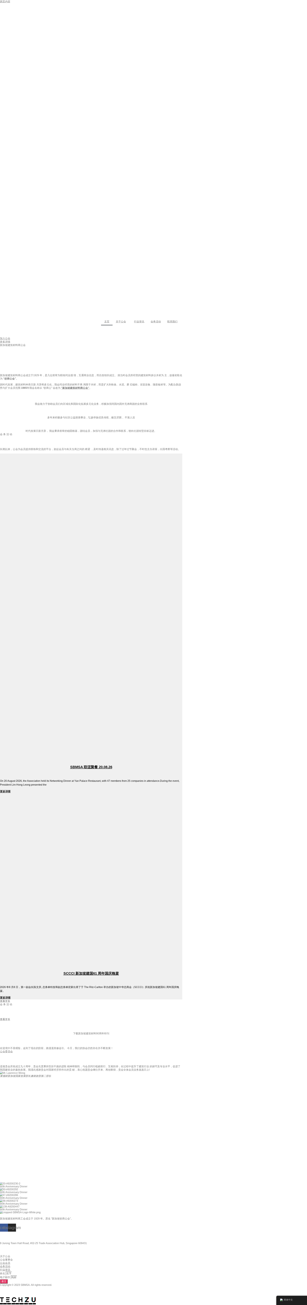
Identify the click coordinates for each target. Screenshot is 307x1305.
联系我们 (172, 321)
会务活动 (156, 321)
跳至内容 (5, 1)
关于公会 (121, 321)
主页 (106, 321)
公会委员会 (6, 1051)
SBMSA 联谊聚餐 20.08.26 (91, 767)
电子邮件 (5, 1277)
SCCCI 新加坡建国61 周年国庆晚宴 (91, 973)
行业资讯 (139, 321)
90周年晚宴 (91, 1027)
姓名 (3, 1273)
